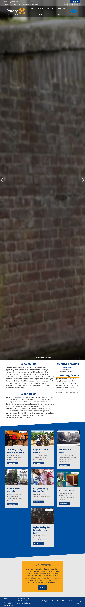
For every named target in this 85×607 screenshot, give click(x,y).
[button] (3, 303)
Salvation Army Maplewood (30, 4)
